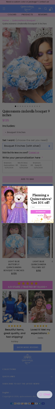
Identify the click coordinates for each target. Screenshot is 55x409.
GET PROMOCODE (40, 211)
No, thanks (40, 215)
